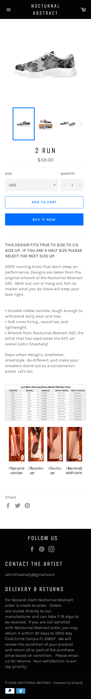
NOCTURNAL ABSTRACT (45, 9)
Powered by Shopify (68, 683)
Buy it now (44, 219)
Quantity (68, 173)
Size (8, 173)
